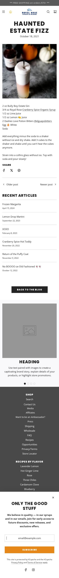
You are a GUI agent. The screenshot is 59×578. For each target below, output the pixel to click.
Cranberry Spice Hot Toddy (16, 241)
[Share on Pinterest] (19, 171)
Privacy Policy (17, 562)
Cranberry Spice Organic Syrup (39, 109)
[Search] (48, 11)
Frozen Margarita (11, 204)
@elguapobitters (43, 121)
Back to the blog (29, 289)
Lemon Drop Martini (13, 216)
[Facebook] (25, 569)
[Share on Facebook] (3, 171)
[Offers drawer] (10, 11)
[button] (25, 384)
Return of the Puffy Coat (15, 254)
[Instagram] (33, 569)
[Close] (53, 497)
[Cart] (55, 11)
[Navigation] (3, 11)
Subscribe (29, 549)
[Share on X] (11, 171)
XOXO (5, 229)
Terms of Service (34, 562)
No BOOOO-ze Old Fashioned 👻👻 (21, 266)
